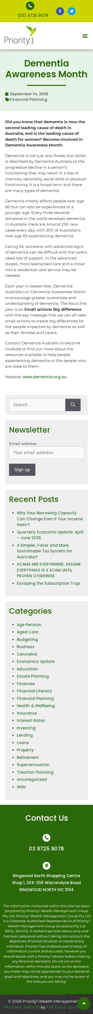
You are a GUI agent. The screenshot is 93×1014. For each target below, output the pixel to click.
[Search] (73, 405)
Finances (26, 683)
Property (25, 750)
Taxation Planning (35, 772)
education (27, 669)
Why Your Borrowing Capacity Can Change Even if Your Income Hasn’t (50, 518)
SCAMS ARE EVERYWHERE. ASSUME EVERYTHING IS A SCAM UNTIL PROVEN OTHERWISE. (49, 570)
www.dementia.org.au (45, 377)
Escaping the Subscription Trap (48, 583)
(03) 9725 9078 (32, 15)
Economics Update (36, 661)
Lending (25, 735)
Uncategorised (32, 779)
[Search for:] (37, 405)
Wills (21, 787)
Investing (26, 728)
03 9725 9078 (46, 848)
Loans (23, 742)
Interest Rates (31, 720)
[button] (85, 36)
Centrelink (27, 654)
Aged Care (27, 632)
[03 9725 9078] (46, 838)
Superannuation (33, 764)
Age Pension (29, 624)
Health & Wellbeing (36, 705)
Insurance (27, 713)
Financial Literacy (34, 691)
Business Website (22, 1007)
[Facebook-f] (60, 11)
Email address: (23, 443)
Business (26, 646)
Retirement (28, 757)
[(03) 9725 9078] (30, 6)
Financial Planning (28, 99)
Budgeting (27, 639)
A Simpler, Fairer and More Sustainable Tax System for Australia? (44, 551)
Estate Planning (33, 676)
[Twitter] (72, 11)
